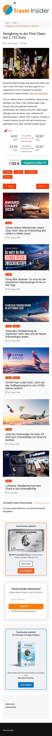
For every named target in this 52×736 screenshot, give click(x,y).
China (19, 172)
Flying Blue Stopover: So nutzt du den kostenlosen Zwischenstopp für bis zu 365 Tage (25, 282)
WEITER (25, 606)
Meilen (16, 326)
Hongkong (32, 172)
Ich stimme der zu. (24, 611)
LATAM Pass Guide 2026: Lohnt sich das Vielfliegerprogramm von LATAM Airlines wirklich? (25, 385)
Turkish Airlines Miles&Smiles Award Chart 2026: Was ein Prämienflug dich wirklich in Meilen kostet (25, 230)
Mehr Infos (26, 564)
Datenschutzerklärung (28, 611)
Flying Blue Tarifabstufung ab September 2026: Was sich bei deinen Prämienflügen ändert (25, 334)
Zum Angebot (26, 571)
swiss (8, 177)
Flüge (24, 43)
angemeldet (16, 508)
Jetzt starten (26, 685)
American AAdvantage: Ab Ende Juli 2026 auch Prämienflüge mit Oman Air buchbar (25, 437)
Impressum (10, 704)
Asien (8, 172)
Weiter (41, 186)
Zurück (11, 186)
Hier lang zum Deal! (38, 93)
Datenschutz (10, 707)
